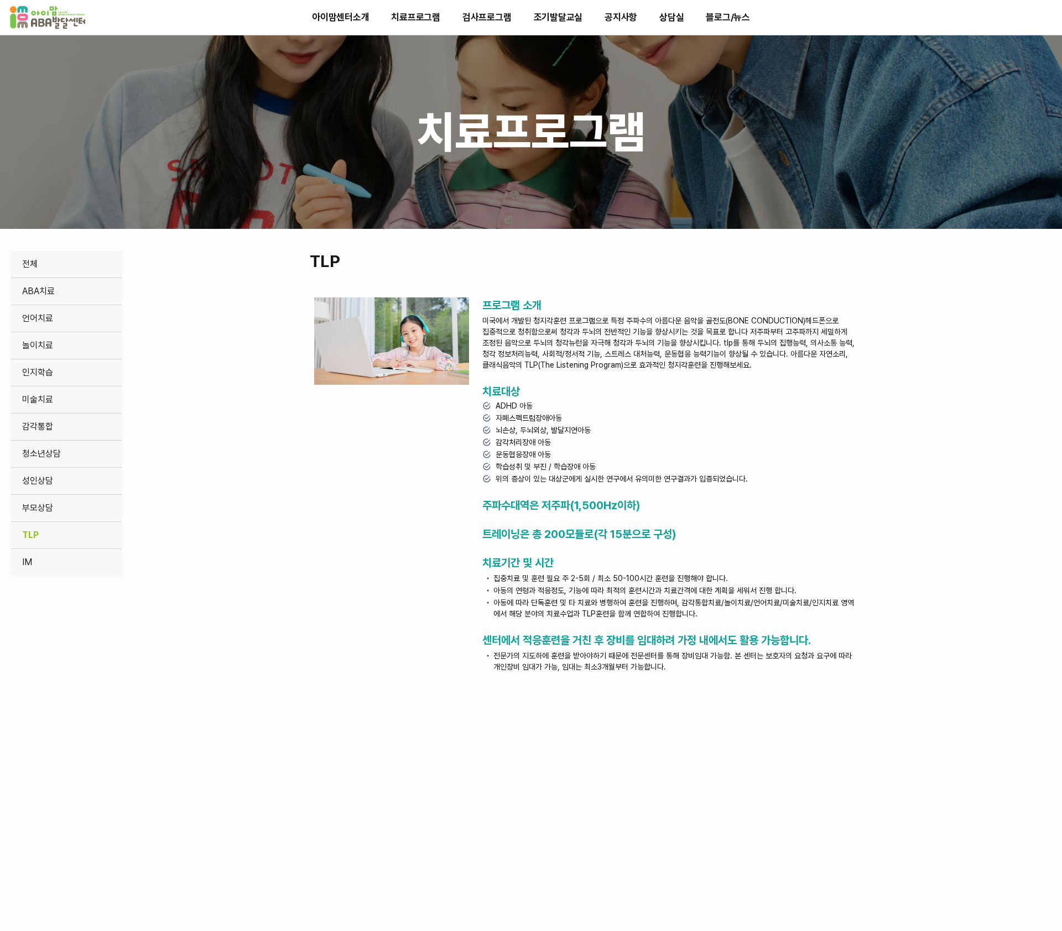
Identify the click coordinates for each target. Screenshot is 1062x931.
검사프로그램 (487, 17)
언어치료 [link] (37, 318)
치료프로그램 (415, 17)
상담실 (671, 17)
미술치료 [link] (37, 399)
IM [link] (27, 562)
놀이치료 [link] (37, 345)
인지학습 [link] (37, 372)
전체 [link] (30, 264)
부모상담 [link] (37, 508)
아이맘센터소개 (340, 17)
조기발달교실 (558, 17)
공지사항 (621, 17)
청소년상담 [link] (41, 453)
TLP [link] (30, 535)
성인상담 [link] (37, 480)
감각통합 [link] (37, 426)
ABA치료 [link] (38, 291)
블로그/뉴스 (728, 17)
